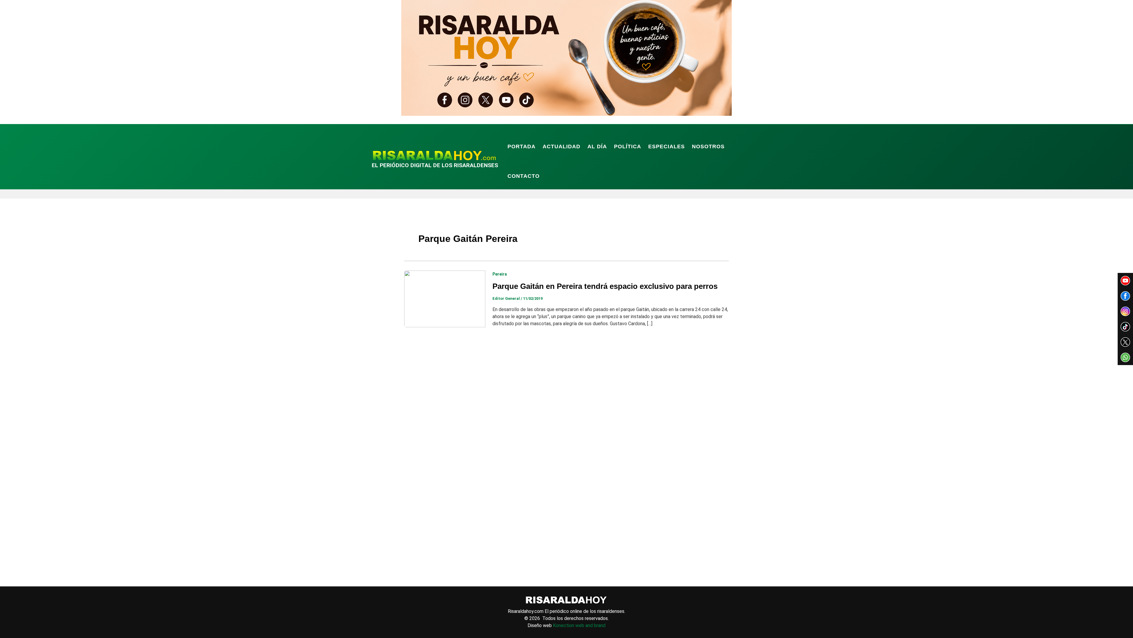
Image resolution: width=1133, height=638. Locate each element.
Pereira (499, 274)
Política (627, 146)
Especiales (666, 146)
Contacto (523, 176)
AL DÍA (597, 146)
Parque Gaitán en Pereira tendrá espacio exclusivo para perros (605, 286)
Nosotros (708, 146)
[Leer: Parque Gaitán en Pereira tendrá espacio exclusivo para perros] (444, 298)
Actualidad (561, 146)
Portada (521, 146)
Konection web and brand (579, 625)
